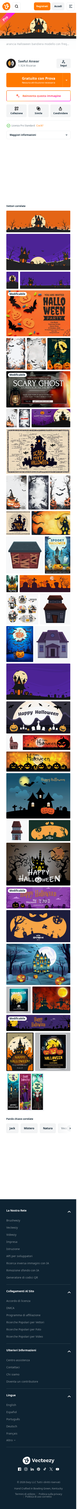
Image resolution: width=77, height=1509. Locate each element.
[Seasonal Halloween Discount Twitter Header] (37, 1119)
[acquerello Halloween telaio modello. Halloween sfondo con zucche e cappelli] (16, 563)
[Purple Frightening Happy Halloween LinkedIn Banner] (37, 1273)
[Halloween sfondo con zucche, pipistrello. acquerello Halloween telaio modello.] (15, 371)
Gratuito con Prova (38, 80)
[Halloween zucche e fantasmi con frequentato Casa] (39, 690)
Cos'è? (39, 125)
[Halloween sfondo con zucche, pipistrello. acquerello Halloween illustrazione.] (16, 599)
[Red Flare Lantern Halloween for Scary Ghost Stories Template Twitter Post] (37, 440)
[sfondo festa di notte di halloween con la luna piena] (18, 1221)
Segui (63, 65)
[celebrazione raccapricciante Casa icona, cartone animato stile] (24, 826)
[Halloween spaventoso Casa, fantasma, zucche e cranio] (19, 700)
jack (12, 1418)
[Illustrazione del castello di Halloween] (37, 522)
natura (48, 1418)
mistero (29, 1418)
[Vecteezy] (6, 6)
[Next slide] (61, 1418)
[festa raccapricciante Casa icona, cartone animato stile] (24, 661)
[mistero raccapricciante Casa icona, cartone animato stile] (13, 925)
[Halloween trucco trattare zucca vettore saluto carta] (17, 405)
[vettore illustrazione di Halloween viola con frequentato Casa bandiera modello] (31, 297)
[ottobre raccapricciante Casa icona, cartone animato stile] (16, 1029)
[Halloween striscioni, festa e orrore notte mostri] (25, 1382)
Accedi (58, 6)
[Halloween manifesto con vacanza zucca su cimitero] (51, 789)
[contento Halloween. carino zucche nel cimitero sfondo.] (37, 994)
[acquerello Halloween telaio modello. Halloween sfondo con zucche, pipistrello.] (36, 371)
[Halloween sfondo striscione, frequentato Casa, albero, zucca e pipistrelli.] (37, 1085)
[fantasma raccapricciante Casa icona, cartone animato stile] (21, 786)
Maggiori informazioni (23, 134)
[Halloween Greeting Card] (37, 331)
